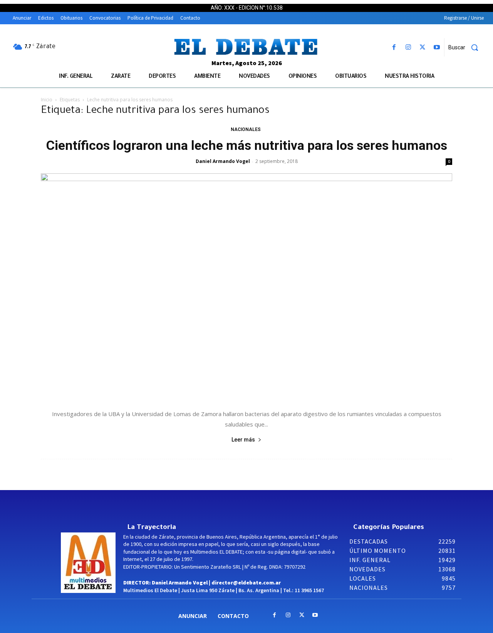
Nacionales (246, 129)
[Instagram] (408, 47)
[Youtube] (437, 47)
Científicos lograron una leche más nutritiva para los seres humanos (246, 145)
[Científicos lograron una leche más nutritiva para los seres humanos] (246, 287)
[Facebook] (394, 47)
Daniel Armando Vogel (223, 161)
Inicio (46, 99)
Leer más (243, 440)
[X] (423, 47)
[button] (466, 47)
